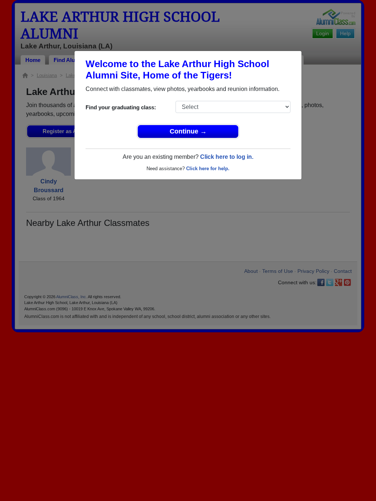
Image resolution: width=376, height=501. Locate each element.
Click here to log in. (226, 157)
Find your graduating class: (121, 107)
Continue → (188, 131)
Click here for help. (207, 168)
